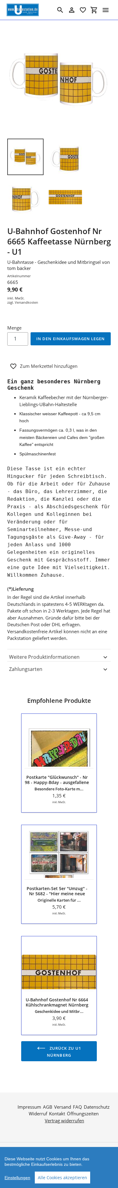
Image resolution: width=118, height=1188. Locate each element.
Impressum (29, 1107)
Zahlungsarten (25, 669)
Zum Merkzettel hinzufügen (48, 366)
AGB (47, 1107)
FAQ (77, 1107)
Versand (62, 1107)
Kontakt (57, 1113)
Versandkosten (26, 302)
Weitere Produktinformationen (44, 657)
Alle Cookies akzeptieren (62, 1177)
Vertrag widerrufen (64, 1120)
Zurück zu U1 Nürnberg (64, 1051)
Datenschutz (97, 1107)
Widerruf (38, 1113)
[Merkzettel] (82, 10)
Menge (14, 328)
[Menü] (105, 10)
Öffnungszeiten (83, 1113)
